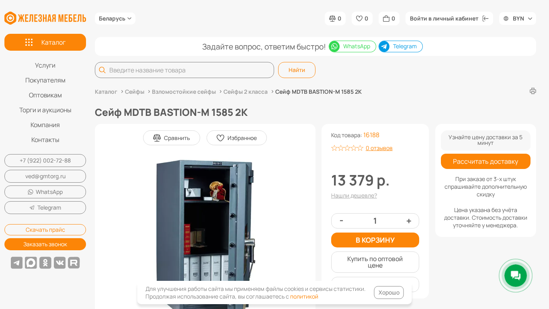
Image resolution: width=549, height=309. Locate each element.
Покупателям (45, 80)
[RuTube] (74, 262)
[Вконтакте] (60, 262)
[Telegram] (17, 262)
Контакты (45, 139)
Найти (297, 70)
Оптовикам (45, 95)
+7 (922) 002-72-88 (45, 160)
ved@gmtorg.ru (45, 176)
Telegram (49, 207)
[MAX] (31, 262)
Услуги (45, 65)
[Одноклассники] (45, 262)
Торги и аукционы (45, 109)
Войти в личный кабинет (444, 18)
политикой (304, 296)
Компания (45, 124)
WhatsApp (49, 192)
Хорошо (389, 292)
